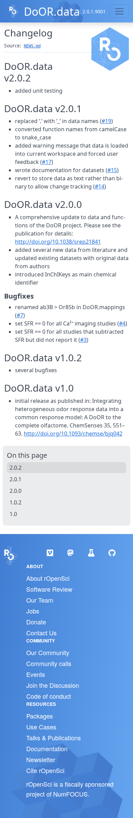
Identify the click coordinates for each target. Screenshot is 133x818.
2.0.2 (15, 467)
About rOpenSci (48, 578)
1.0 (13, 514)
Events (35, 674)
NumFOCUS (70, 793)
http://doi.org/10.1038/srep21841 (58, 241)
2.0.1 (15, 479)
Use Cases (41, 726)
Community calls (48, 663)
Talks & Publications (53, 737)
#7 (20, 315)
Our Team (39, 599)
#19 (106, 121)
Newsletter (40, 759)
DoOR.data (52, 11)
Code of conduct (48, 696)
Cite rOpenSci (45, 770)
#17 (46, 162)
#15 (112, 170)
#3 (83, 340)
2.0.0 (15, 491)
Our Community (47, 652)
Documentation (47, 748)
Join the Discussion (52, 685)
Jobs (32, 610)
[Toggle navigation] (119, 11)
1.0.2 (15, 502)
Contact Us (41, 632)
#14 (99, 186)
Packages (39, 715)
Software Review (49, 589)
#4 (122, 323)
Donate (36, 621)
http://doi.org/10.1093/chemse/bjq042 (73, 433)
